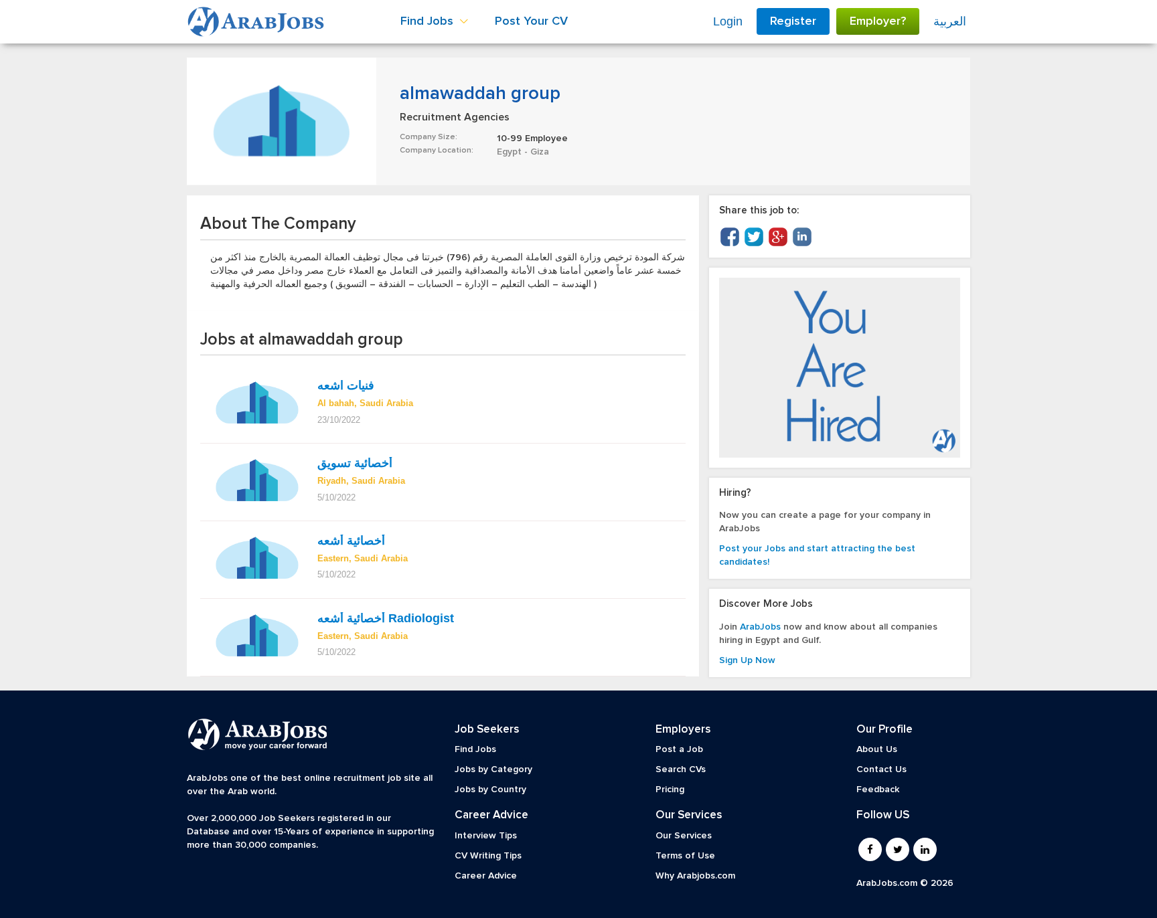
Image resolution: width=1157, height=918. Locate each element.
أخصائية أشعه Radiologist (385, 618)
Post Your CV (531, 21)
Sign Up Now (747, 660)
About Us (876, 749)
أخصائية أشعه (351, 540)
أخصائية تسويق (356, 463)
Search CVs (680, 769)
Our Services (683, 835)
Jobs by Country (490, 789)
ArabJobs (760, 627)
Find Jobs (475, 749)
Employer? (878, 21)
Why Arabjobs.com (695, 876)
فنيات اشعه (347, 385)
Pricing (669, 789)
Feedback (877, 789)
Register (793, 21)
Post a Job (679, 749)
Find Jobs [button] (428, 21)
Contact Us (881, 769)
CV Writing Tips (488, 855)
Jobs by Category (493, 769)
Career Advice (486, 876)
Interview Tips (486, 835)
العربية (949, 21)
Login (728, 21)
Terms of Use (685, 855)
